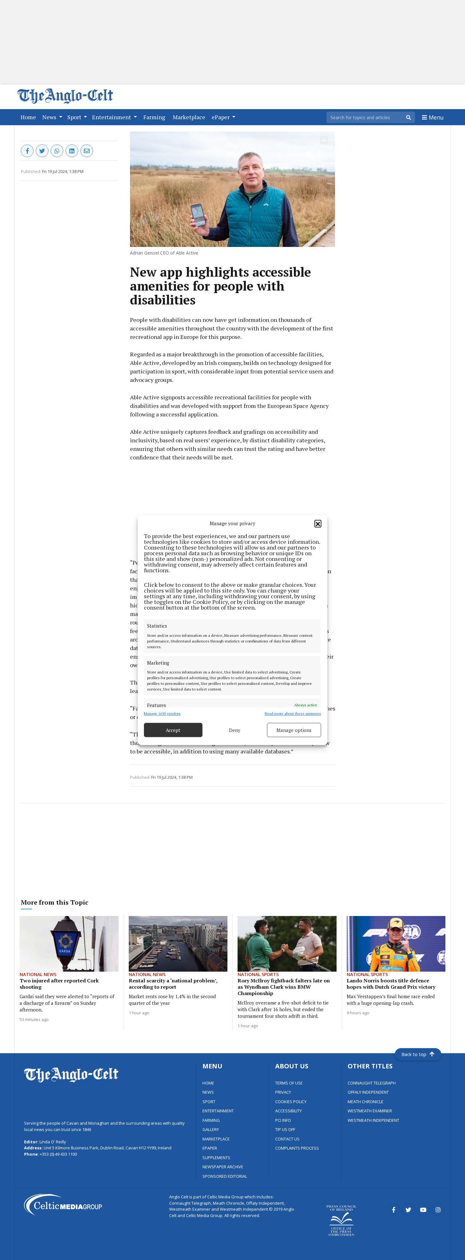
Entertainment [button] (112, 117)
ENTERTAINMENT (218, 1111)
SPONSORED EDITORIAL (224, 1176)
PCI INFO (283, 1120)
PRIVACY (283, 1092)
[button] (318, 523)
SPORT (208, 1101)
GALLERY (210, 1129)
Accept (173, 730)
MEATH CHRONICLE (365, 1101)
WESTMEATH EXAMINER (370, 1111)
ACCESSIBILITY (288, 1111)
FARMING (211, 1120)
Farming (155, 117)
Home (30, 117)
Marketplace (190, 117)
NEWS (208, 1092)
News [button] (50, 117)
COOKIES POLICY (291, 1101)
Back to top (413, 1054)
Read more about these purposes (293, 713)
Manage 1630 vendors (162, 713)
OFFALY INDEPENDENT (368, 1092)
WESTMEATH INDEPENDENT (373, 1120)
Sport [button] (75, 117)
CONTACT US (287, 1139)
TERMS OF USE (289, 1083)
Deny (234, 730)
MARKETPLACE (216, 1139)
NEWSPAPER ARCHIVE (222, 1167)
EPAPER (209, 1148)
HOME (208, 1083)
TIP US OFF (285, 1129)
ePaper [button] (221, 117)
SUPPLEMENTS (216, 1157)
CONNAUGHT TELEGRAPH (372, 1083)
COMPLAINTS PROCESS (297, 1148)
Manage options (294, 730)
